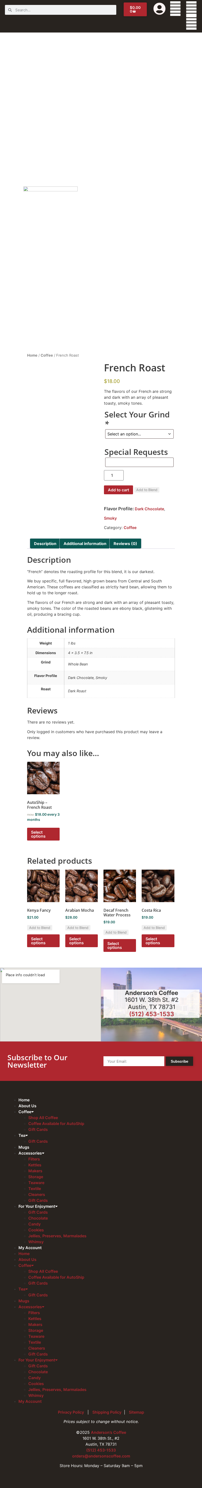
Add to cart (118, 489)
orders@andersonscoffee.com (101, 1456)
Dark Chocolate (149, 508)
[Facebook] (175, 8)
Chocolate (38, 1218)
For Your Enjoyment (36, 1206)
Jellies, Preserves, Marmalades (57, 1235)
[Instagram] (191, 22)
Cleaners (36, 1194)
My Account (30, 1247)
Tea (21, 1135)
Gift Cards (38, 1129)
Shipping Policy (106, 1412)
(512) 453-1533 (151, 1014)
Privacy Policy (71, 1412)
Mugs (23, 1147)
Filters (34, 1159)
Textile (34, 1188)
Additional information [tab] (85, 543)
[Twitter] (191, 8)
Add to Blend (146, 490)
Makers (35, 1170)
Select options (38, 834)
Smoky (110, 518)
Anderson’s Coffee (108, 1432)
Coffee (47, 355)
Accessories (30, 1153)
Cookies (36, 1229)
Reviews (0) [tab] (125, 543)
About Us (27, 1105)
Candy (34, 1224)
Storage (35, 1176)
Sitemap (136, 1412)
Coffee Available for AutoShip (56, 1123)
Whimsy (36, 1241)
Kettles (34, 1164)
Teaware (36, 1182)
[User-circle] (159, 8)
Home (32, 355)
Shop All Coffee (43, 1117)
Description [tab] (45, 543)
